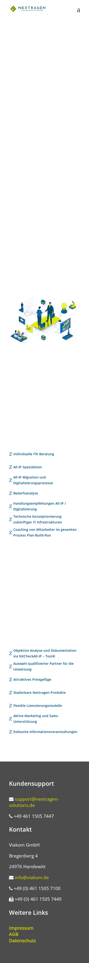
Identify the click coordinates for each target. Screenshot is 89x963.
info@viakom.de (32, 877)
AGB (14, 934)
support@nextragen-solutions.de (34, 802)
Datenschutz (22, 941)
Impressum (21, 928)
